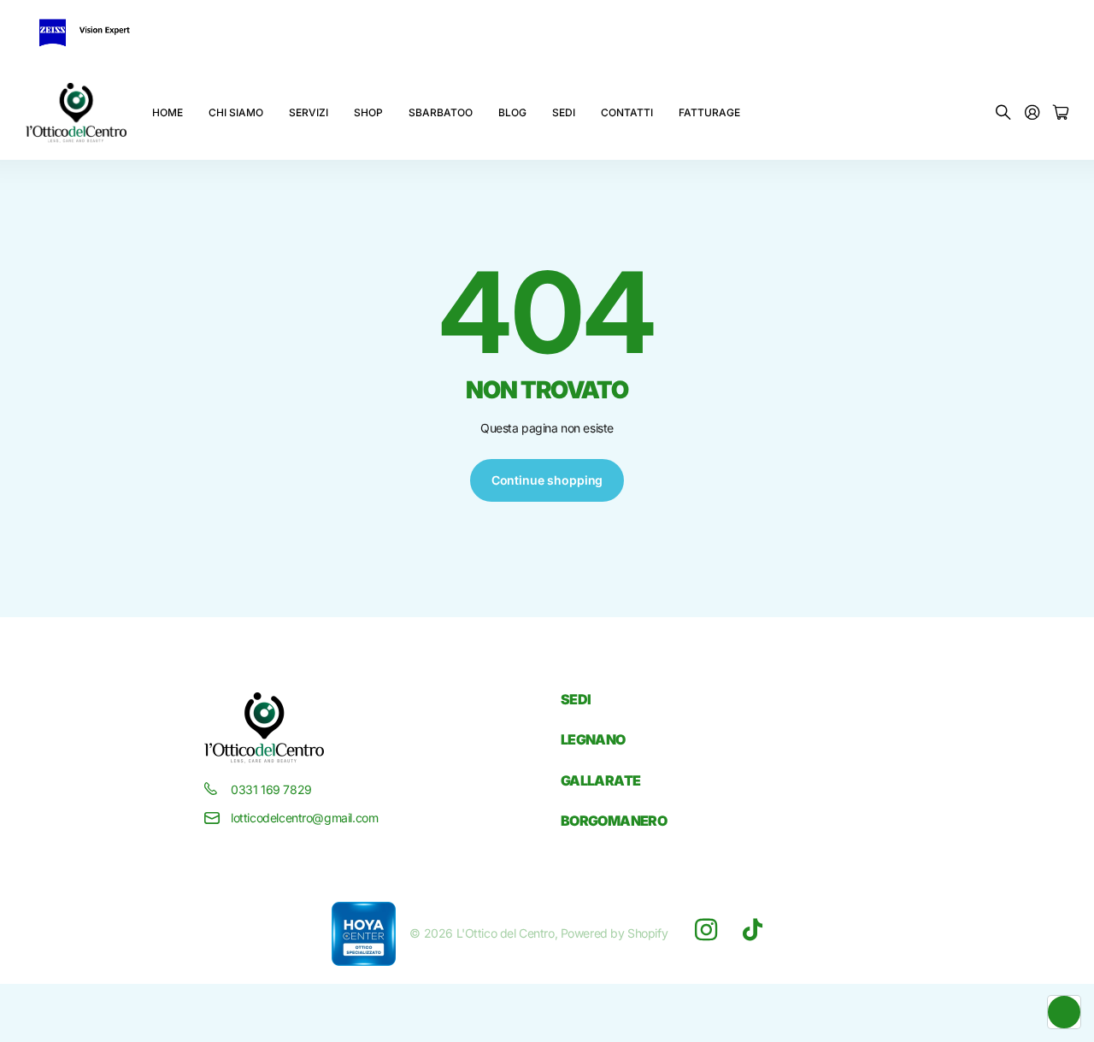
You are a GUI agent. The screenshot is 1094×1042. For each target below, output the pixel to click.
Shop (368, 112)
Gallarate (600, 780)
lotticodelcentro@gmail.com (304, 817)
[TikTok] (752, 930)
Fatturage (709, 112)
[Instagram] (706, 930)
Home (167, 112)
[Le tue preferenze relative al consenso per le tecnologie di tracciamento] (1064, 1012)
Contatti (627, 112)
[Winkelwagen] (1060, 113)
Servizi (308, 112)
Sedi (563, 112)
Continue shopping (547, 480)
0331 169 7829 (271, 789)
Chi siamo (236, 112)
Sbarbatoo (441, 112)
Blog (512, 112)
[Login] (1032, 113)
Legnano (593, 739)
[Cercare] (1003, 113)
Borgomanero (614, 820)
